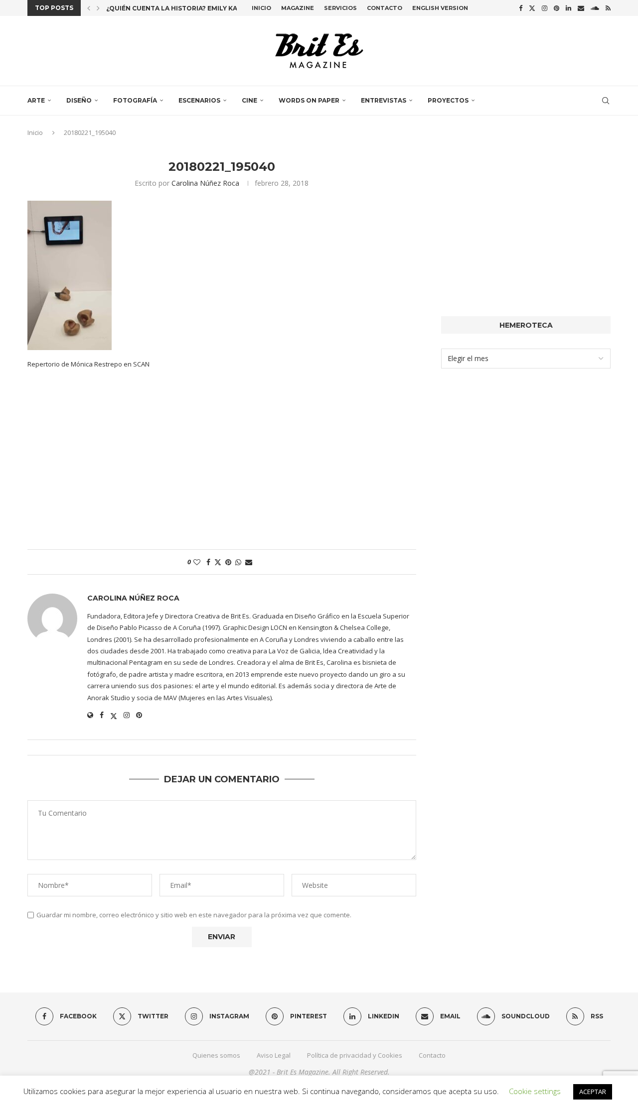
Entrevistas (383, 100)
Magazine (297, 7)
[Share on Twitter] (217, 562)
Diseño (79, 100)
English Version (440, 7)
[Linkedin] (568, 8)
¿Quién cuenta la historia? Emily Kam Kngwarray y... (201, 8)
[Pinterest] (556, 8)
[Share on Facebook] (208, 562)
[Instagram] (544, 8)
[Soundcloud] (595, 8)
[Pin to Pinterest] (228, 562)
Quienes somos (216, 1055)
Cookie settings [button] (535, 1091)
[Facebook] (520, 8)
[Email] (581, 8)
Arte (36, 100)
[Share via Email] (248, 562)
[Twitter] (532, 8)
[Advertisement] (221, 464)
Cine (249, 100)
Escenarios (199, 100)
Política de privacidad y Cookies (354, 1055)
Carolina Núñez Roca (205, 183)
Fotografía (135, 100)
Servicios (340, 7)
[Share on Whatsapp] (238, 562)
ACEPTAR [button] (592, 1091)
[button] (89, 8)
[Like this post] (196, 562)
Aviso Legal (274, 1055)
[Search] (606, 100)
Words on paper (309, 100)
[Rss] (608, 8)
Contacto (384, 7)
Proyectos (448, 100)
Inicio (261, 7)
